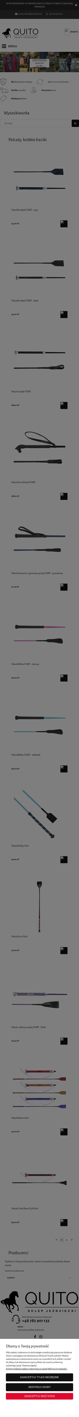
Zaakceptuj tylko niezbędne (39, 1377)
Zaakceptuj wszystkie (39, 1396)
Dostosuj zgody (39, 1387)
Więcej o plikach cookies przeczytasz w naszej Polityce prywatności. (36, 1368)
